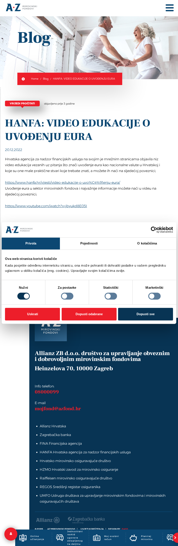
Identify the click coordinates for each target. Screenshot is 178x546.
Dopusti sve (146, 314)
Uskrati (32, 314)
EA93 (125, 529)
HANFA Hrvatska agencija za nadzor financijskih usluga (85, 452)
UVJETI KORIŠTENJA (92, 529)
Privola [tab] (30, 243)
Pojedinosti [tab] (89, 243)
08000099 (47, 392)
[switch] (67, 296)
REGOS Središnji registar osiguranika (70, 487)
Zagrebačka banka (55, 435)
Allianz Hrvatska (53, 426)
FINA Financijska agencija (61, 443)
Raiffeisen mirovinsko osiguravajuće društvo (76, 478)
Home (34, 78)
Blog (45, 78)
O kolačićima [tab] (147, 243)
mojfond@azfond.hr (58, 408)
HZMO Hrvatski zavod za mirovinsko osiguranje (79, 469)
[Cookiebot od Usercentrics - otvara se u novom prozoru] (154, 229)
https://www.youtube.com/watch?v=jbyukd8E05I (46, 206)
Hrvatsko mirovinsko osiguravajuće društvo (75, 461)
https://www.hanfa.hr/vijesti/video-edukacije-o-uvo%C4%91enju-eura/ (62, 182)
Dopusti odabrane (89, 314)
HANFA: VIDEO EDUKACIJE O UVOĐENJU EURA (84, 78)
